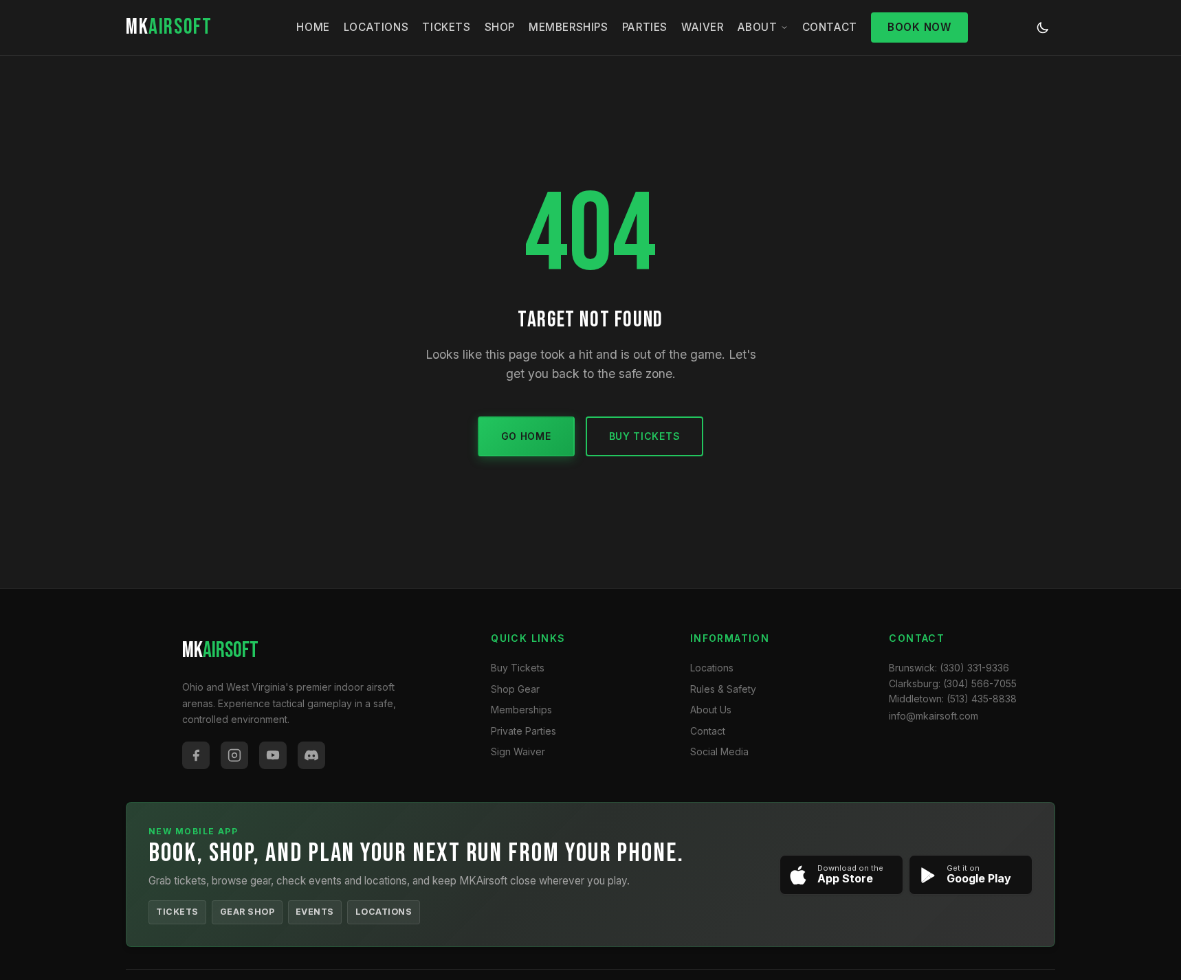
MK (169, 27)
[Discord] (311, 755)
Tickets (446, 27)
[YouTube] (273, 755)
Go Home (526, 436)
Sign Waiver (518, 751)
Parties (644, 27)
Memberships (568, 27)
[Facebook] (196, 755)
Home (312, 27)
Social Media (719, 751)
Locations (376, 27)
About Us (710, 709)
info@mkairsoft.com (933, 716)
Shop (500, 27)
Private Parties (523, 731)
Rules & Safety (723, 689)
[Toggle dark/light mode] (1042, 27)
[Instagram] (234, 755)
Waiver (702, 27)
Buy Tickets (645, 436)
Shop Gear (515, 689)
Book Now (919, 27)
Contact (829, 27)
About (757, 27)
